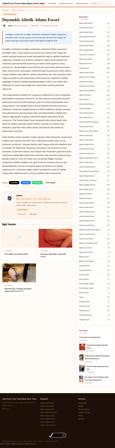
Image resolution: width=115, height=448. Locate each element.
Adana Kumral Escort (94, 153)
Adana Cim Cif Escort (94, 55)
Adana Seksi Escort (94, 207)
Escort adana (94, 275)
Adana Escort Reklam (94, 90)
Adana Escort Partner (94, 86)
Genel (94, 297)
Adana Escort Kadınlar (94, 77)
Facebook (25, 182)
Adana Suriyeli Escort (94, 225)
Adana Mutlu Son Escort (94, 180)
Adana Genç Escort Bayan (94, 131)
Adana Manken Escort (94, 167)
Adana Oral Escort (94, 194)
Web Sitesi (33, 214)
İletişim (80, 406)
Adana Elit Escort (94, 63)
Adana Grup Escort (94, 135)
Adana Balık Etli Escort (94, 37)
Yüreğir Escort (94, 319)
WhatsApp (37, 182)
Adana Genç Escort (18, 10)
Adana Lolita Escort (94, 162)
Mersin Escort (18, 444)
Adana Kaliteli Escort (94, 144)
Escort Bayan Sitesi (94, 288)
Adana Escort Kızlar (94, 81)
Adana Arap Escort (83, 3)
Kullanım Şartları (84, 412)
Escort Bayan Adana (94, 284)
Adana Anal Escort (66, 3)
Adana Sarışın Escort (94, 203)
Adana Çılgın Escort (94, 50)
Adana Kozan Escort (94, 149)
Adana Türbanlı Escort (94, 234)
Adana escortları (94, 95)
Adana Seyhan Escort (94, 212)
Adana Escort (94, 68)
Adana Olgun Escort (94, 189)
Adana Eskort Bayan (94, 104)
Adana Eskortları (94, 108)
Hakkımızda (82, 403)
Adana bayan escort (94, 41)
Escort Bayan (94, 279)
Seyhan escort (94, 310)
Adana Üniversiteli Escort (94, 243)
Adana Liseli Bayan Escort (94, 158)
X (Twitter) (14, 182)
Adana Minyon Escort (94, 176)
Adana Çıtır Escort (94, 59)
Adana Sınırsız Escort (94, 216)
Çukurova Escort (94, 270)
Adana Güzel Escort (94, 140)
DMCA (80, 416)
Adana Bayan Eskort (94, 45)
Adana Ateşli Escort (94, 32)
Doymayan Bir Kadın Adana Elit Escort (53, 255)
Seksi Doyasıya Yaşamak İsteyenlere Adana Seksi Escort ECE (18, 289)
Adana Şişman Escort (94, 221)
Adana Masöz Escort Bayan (94, 171)
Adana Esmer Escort (94, 113)
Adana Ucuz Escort (94, 239)
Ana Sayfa (52, 3)
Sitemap (81, 419)
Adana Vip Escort (94, 248)
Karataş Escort (94, 302)
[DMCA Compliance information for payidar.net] (57, 435)
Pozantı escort (94, 306)
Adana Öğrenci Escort (94, 185)
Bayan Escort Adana (94, 261)
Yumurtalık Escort (94, 315)
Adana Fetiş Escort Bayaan (94, 122)
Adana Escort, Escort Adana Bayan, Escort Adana (23, 3)
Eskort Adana (94, 292)
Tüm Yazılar (21, 214)
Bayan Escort (94, 257)
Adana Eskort (94, 99)
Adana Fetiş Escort (94, 117)
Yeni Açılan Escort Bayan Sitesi (16, 254)
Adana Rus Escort (94, 198)
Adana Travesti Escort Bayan (94, 230)
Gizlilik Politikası (84, 409)
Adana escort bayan (94, 72)
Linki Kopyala (50, 182)
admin (19, 195)
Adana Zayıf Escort (94, 252)
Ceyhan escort (94, 266)
